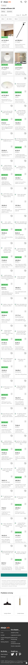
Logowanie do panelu (16, 635)
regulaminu (11, 662)
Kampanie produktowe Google (15, 642)
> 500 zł (16, 19)
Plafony (3, 11)
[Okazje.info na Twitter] (12, 654)
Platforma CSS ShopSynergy (14, 638)
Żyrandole (9, 11)
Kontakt (3, 635)
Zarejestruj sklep (14, 632)
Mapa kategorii (4, 654)
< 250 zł (2, 19)
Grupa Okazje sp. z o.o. (12, 661)
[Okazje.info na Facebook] (16, 654)
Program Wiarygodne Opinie (6, 638)
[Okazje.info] (7, 2)
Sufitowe (4, 5)
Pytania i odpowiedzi (15, 646)
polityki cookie (20, 662)
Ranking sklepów (5, 642)
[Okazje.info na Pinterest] (20, 654)
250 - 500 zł (9, 19)
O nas (2, 632)
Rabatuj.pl (3, 656)
